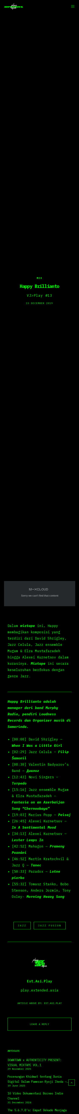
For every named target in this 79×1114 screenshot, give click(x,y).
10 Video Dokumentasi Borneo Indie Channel (35, 1096)
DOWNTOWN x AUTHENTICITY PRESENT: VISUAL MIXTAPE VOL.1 (35, 1062)
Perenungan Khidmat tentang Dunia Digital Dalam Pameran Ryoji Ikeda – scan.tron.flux (37, 1079)
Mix (39, 278)
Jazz (22, 925)
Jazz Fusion (49, 925)
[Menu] (71, 6)
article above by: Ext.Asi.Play (39, 1003)
